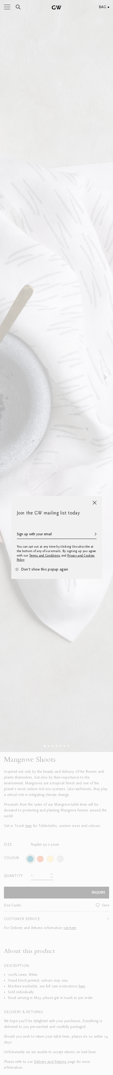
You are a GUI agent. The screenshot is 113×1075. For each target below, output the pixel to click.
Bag (102, 7)
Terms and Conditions (44, 555)
